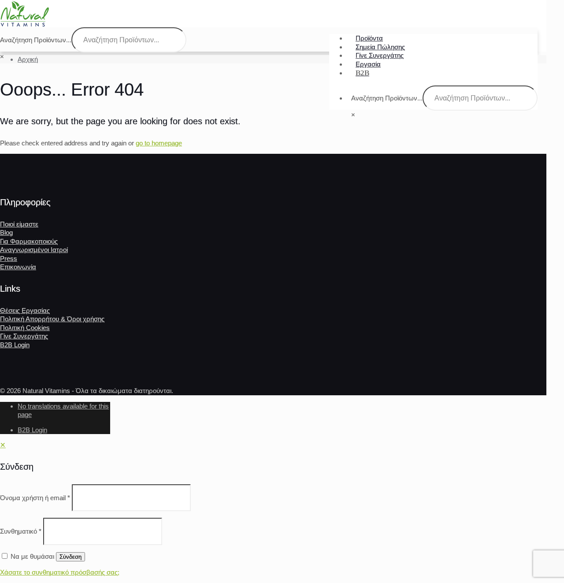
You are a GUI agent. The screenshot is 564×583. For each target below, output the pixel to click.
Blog (6, 232)
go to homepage (159, 143)
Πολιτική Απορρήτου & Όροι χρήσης (52, 319)
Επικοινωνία (18, 267)
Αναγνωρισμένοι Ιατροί (34, 249)
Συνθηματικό (20, 531)
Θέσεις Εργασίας (25, 310)
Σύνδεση (70, 556)
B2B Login (15, 345)
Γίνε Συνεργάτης (24, 336)
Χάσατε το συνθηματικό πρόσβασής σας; (59, 572)
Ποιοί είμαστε (19, 224)
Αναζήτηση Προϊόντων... (387, 98)
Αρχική (28, 59)
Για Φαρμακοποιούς (29, 241)
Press (8, 258)
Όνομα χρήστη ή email (35, 497)
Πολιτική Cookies (25, 327)
